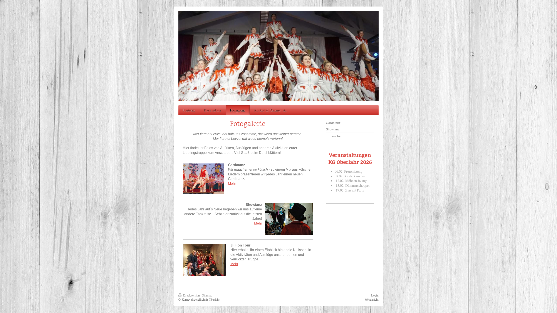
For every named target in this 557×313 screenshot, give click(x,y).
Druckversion (191, 295)
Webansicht (372, 299)
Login (375, 295)
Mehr (232, 183)
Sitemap (207, 295)
